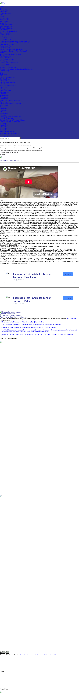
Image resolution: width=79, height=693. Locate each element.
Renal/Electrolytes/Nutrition (10, 100)
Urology (3, 110)
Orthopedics (4, 92)
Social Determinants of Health (10, 103)
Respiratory (4, 102)
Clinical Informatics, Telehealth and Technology (16, 69)
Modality (3, 115)
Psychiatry (4, 99)
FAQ (1, 15)
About (2, 8)
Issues (2, 16)
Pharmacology (5, 95)
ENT (1, 76)
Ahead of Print (5, 20)
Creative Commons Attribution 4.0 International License (40, 655)
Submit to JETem (6, 33)
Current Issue (4, 18)
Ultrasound (4, 108)
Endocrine (3, 74)
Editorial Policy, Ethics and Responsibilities (15, 41)
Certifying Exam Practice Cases (11, 117)
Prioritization (4, 64)
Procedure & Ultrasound (8, 67)
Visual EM (3, 23)
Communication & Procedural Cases (12, 120)
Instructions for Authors (8, 31)
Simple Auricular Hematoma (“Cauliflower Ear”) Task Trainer (22, 322)
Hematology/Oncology (8, 82)
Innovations (4, 125)
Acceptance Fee (5, 46)
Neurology (4, 87)
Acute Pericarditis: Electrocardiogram (13, 317)
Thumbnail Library (6, 28)
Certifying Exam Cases (8, 61)
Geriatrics (3, 80)
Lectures (3, 126)
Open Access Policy (7, 44)
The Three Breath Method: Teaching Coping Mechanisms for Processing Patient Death (31, 324)
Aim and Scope (5, 10)
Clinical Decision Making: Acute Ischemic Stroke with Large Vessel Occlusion (28, 327)
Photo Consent (5, 34)
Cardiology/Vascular (7, 59)
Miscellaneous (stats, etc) (9, 85)
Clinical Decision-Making (9, 62)
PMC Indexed (71, 318)
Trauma (2, 107)
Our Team (3, 11)
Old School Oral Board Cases (10, 122)
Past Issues (4, 21)
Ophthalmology (5, 90)
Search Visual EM (6, 26)
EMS (1, 72)
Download (68, 274)
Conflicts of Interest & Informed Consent (14, 43)
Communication (5, 66)
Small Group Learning (7, 131)
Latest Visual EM (6, 25)
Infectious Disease (6, 84)
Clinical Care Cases (6, 118)
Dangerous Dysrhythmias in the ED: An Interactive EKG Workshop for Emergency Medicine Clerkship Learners (37, 335)
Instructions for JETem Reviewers (12, 49)
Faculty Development (7, 77)
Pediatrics (3, 94)
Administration (5, 56)
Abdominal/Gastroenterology (10, 54)
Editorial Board (5, 13)
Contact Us (4, 136)
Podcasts (3, 128)
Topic (2, 53)
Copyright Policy (6, 39)
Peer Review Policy (6, 38)
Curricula (3, 123)
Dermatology (4, 71)
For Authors (4, 30)
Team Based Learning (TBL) (9, 133)
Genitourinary (5, 79)
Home (2, 6)
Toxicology (4, 105)
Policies (3, 36)
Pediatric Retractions (7, 314)
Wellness (3, 112)
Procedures (4, 97)
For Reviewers (5, 48)
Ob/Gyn (3, 89)
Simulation (3, 130)
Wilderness (4, 113)
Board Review (5, 57)
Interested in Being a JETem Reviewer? (13, 51)
